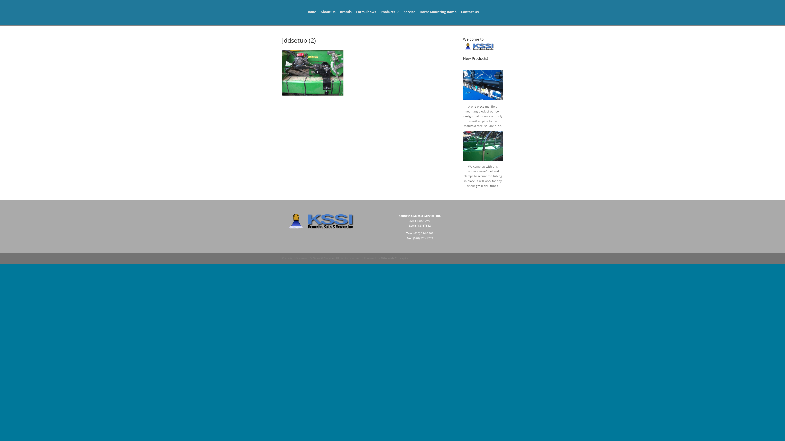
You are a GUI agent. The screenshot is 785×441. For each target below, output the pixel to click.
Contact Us (470, 12)
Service (409, 12)
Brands (346, 12)
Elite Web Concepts (394, 258)
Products (388, 12)
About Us (328, 12)
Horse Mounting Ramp (438, 12)
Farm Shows (366, 12)
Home (311, 12)
